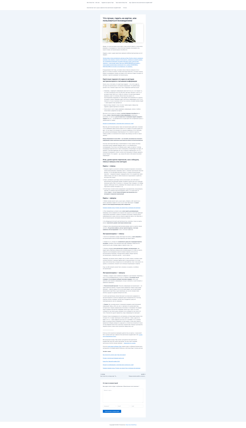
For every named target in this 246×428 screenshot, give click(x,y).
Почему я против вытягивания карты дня (113, 358)
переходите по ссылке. (130, 343)
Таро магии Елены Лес (121, 2)
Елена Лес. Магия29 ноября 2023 (111, 361)
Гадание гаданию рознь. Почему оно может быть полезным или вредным (121, 207)
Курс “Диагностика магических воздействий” (140, 2)
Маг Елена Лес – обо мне (93, 2)
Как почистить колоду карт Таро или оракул (114, 354)
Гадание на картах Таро (108, 2)
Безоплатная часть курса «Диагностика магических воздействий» (104, 7)
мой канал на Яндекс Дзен (114, 346)
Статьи (125, 7)
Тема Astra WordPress (131, 424)
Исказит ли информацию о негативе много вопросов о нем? (118, 123)
